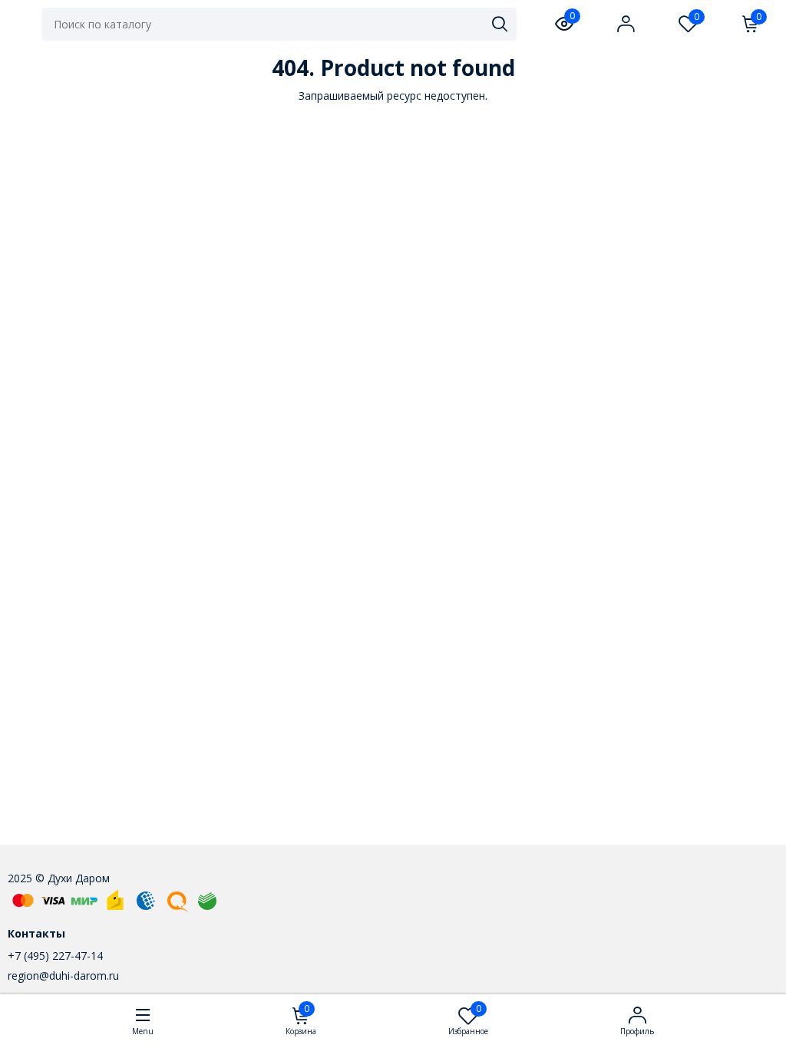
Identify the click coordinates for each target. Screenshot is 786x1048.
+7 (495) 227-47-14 (55, 955)
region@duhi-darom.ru (63, 975)
